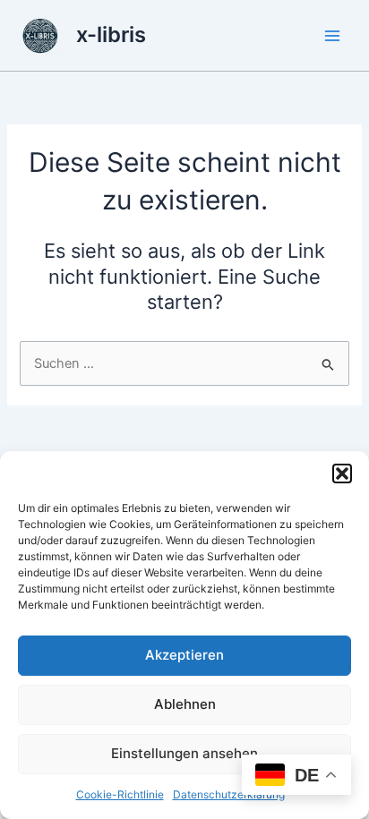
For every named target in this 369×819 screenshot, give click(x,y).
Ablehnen (185, 703)
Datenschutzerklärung (229, 794)
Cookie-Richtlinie (120, 794)
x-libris (111, 34)
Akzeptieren (184, 654)
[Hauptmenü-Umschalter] (332, 36)
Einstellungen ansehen (184, 753)
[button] (342, 473)
